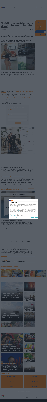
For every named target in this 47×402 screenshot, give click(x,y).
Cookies (14, 215)
